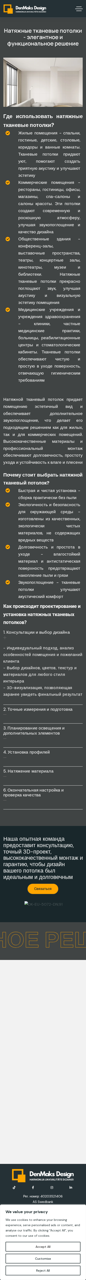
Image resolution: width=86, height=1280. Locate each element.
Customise (43, 1259)
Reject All (43, 1270)
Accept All (43, 1247)
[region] (43, 1242)
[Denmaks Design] (25, 9)
